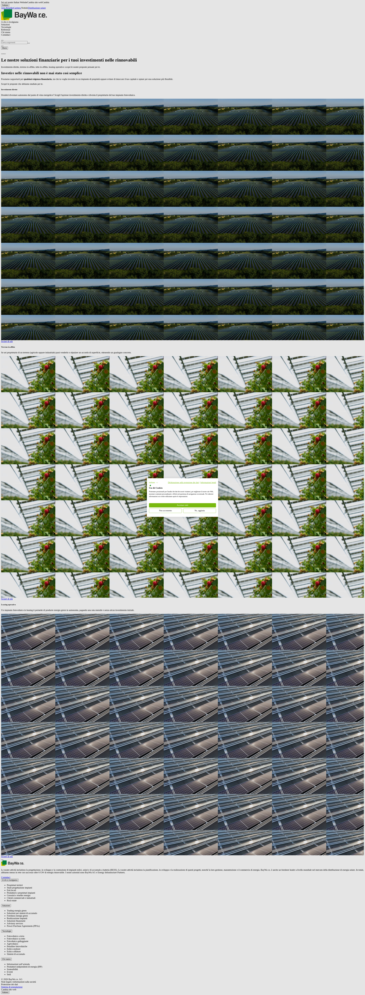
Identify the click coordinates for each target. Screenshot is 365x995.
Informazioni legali (208, 482)
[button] (153, 482)
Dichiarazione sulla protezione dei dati (183, 482)
